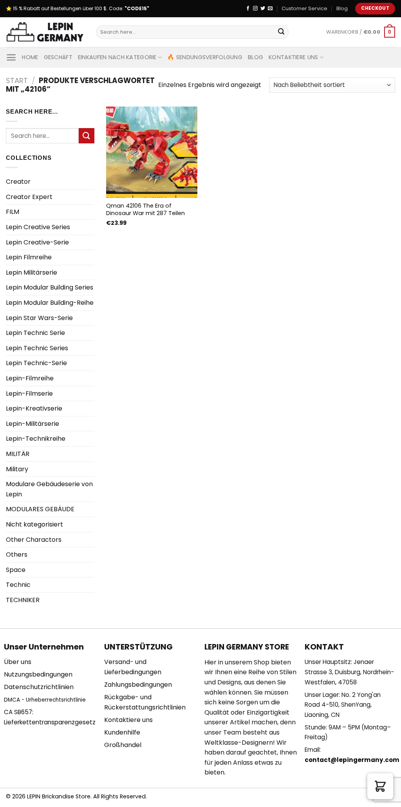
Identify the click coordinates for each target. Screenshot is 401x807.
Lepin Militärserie (31, 272)
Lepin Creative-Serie (37, 242)
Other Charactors (33, 539)
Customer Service (304, 8)
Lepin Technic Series (37, 348)
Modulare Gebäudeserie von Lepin (49, 489)
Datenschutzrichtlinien (39, 686)
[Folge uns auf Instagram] (255, 8)
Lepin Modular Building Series (49, 287)
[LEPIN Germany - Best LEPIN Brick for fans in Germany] (45, 32)
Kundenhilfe (122, 732)
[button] (380, 786)
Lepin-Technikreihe (35, 438)
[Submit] (281, 32)
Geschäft (58, 57)
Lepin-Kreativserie (34, 408)
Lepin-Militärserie (32, 423)
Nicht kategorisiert (34, 524)
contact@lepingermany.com (352, 760)
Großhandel (122, 744)
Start (17, 80)
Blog (342, 8)
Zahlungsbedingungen (138, 684)
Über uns (17, 661)
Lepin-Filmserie (29, 393)
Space (15, 569)
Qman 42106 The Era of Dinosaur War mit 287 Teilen (145, 209)
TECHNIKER (23, 599)
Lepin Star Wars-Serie (39, 317)
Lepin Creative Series (38, 227)
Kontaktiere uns (293, 57)
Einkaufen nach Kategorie (117, 57)
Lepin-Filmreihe (30, 378)
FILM (12, 211)
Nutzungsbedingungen (38, 674)
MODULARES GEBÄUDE (40, 509)
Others (16, 554)
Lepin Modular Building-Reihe (50, 302)
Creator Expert (29, 196)
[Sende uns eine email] (270, 8)
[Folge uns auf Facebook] (248, 8)
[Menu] (11, 57)
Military (17, 469)
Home (30, 57)
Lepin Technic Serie (35, 332)
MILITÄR (17, 453)
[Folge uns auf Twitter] (262, 8)
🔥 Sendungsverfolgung (204, 57)
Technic (18, 584)
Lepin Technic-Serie (36, 362)
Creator (18, 181)
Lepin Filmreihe (29, 257)
